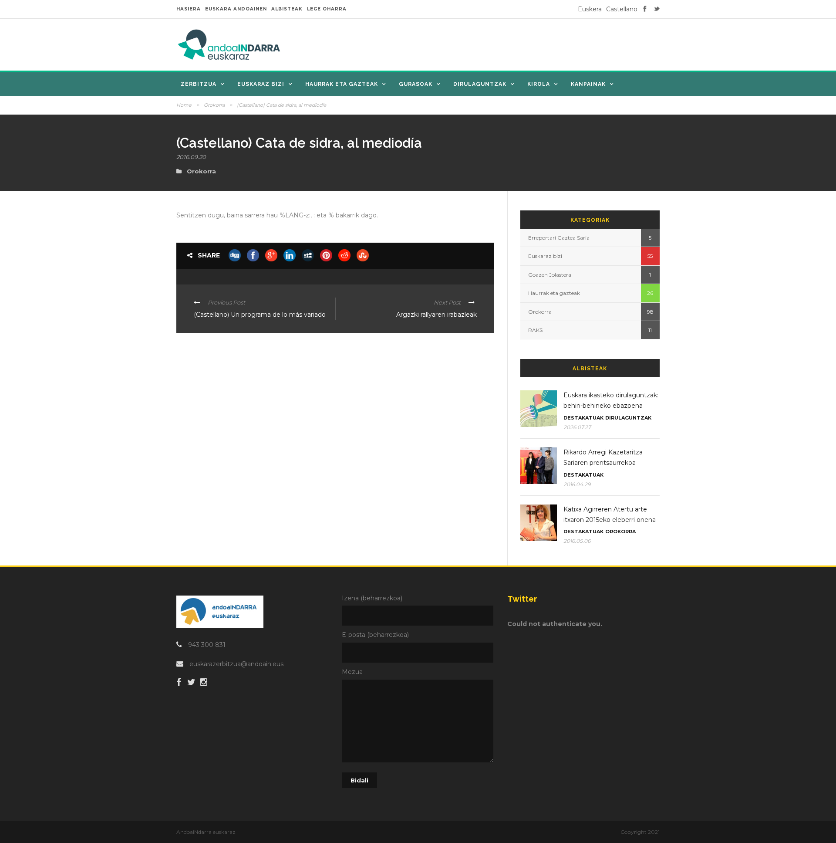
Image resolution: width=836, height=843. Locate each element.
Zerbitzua (198, 84)
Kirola (538, 84)
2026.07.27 (577, 427)
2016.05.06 (576, 541)
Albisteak (287, 9)
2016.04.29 (576, 484)
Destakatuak (583, 418)
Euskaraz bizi (260, 84)
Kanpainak (588, 84)
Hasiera (188, 9)
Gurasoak (415, 84)
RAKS (535, 330)
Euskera (590, 9)
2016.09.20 (191, 156)
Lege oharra (327, 9)
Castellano (621, 9)
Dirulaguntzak (479, 84)
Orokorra (214, 105)
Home (184, 105)
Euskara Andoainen (236, 9)
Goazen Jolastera (549, 274)
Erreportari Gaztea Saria (559, 237)
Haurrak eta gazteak (341, 84)
